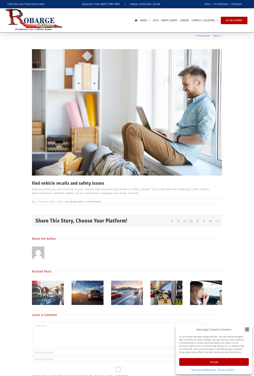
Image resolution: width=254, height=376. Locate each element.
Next (216, 35)
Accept (214, 361)
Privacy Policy (226, 369)
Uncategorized (74, 201)
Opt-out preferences (203, 369)
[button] (247, 329)
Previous (204, 35)
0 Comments (93, 201)
